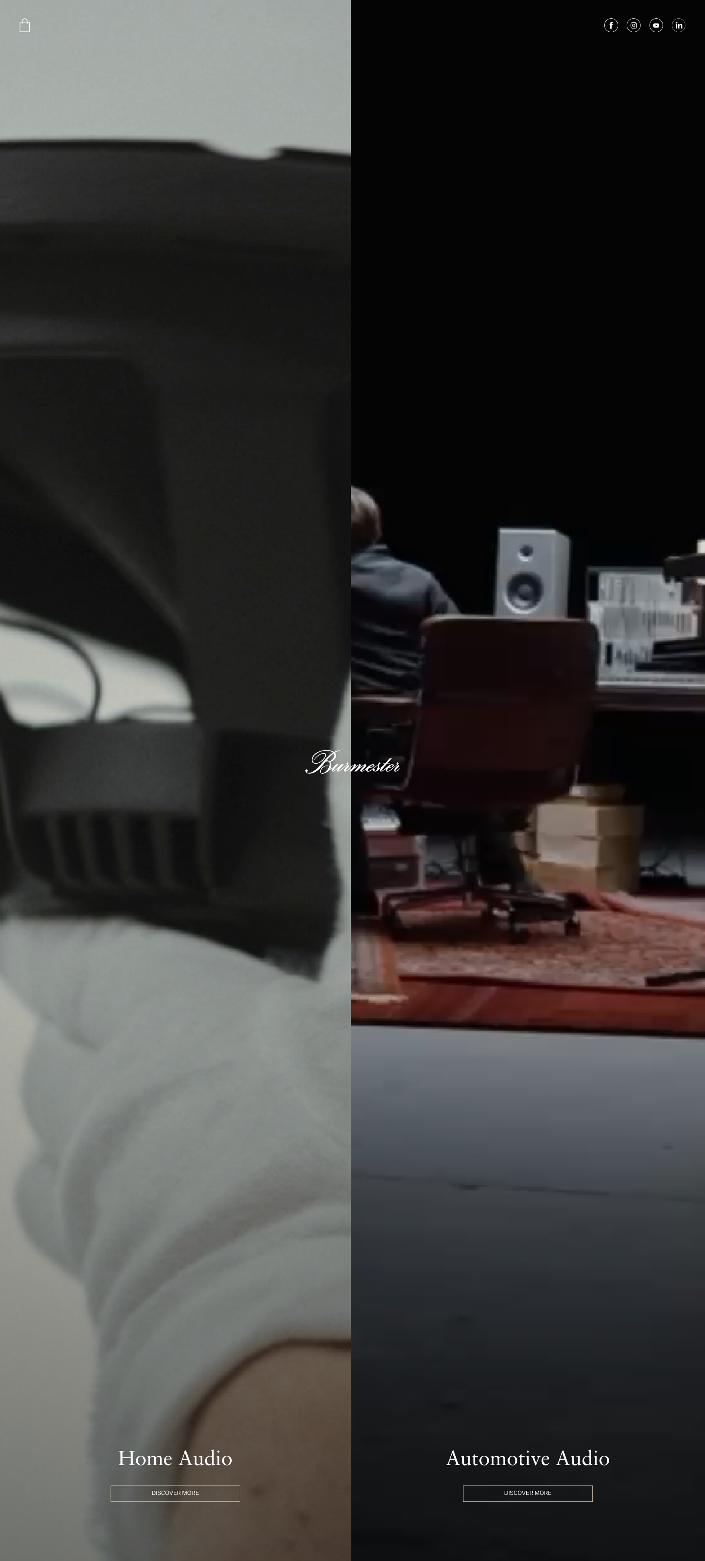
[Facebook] (611, 25)
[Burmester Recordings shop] (25, 25)
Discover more (175, 1494)
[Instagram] (634, 25)
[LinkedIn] (679, 25)
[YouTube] (656, 25)
